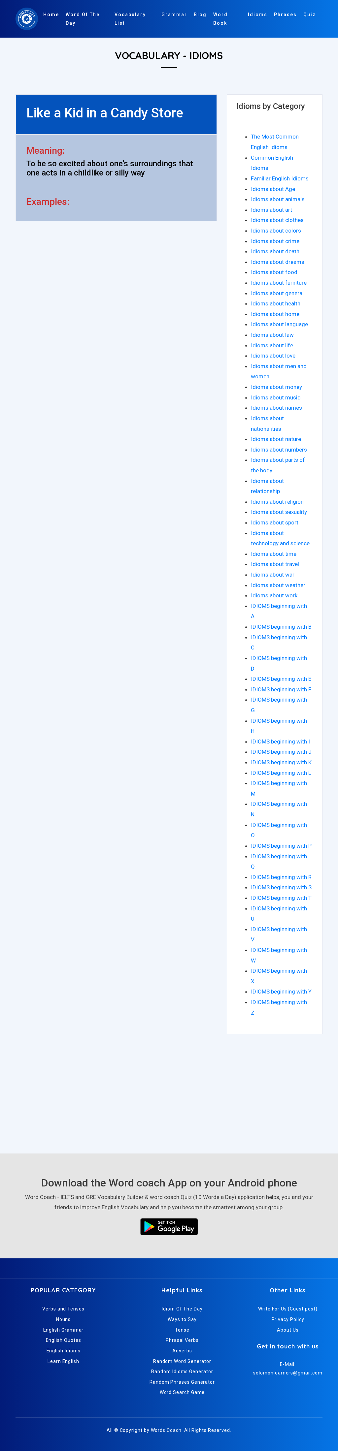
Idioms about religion (277, 501)
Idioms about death (275, 251)
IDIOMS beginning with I (280, 741)
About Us (287, 1330)
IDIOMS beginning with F (281, 689)
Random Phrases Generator (182, 1382)
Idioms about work (274, 595)
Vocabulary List (130, 19)
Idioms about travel (275, 564)
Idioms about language (279, 324)
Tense (182, 1330)
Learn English (63, 1361)
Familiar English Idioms (280, 178)
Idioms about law (272, 334)
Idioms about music (275, 397)
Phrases (285, 14)
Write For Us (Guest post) (287, 1308)
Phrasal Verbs (182, 1340)
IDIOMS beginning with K (281, 762)
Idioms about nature (276, 439)
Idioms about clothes (277, 220)
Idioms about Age (273, 189)
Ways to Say (182, 1319)
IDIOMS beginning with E (281, 679)
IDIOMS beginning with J (281, 751)
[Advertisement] (169, 1091)
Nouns (63, 1319)
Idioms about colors (276, 230)
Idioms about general (277, 293)
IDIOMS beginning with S (281, 887)
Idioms (257, 14)
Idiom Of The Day (182, 1308)
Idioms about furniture (279, 282)
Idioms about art (271, 209)
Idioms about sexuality (279, 512)
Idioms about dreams (277, 262)
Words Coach (166, 1430)
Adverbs (182, 1350)
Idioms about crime (275, 241)
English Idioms (64, 1350)
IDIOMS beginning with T (281, 898)
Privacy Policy (288, 1319)
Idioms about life (272, 345)
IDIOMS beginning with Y (281, 991)
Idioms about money (276, 387)
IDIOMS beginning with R (281, 877)
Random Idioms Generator (182, 1371)
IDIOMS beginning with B (281, 626)
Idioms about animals (278, 199)
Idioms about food (274, 272)
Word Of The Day (83, 19)
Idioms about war (272, 574)
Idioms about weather (278, 585)
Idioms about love (273, 355)
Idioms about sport (274, 522)
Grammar (174, 14)
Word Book (220, 19)
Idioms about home (275, 314)
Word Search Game (182, 1392)
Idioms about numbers (279, 449)
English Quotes (63, 1340)
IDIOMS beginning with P (281, 845)
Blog (200, 14)
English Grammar (63, 1330)
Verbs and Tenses (63, 1308)
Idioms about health (275, 303)
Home (51, 14)
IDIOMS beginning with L (281, 773)
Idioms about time (273, 554)
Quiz (309, 14)
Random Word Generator (182, 1361)
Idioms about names (276, 407)
